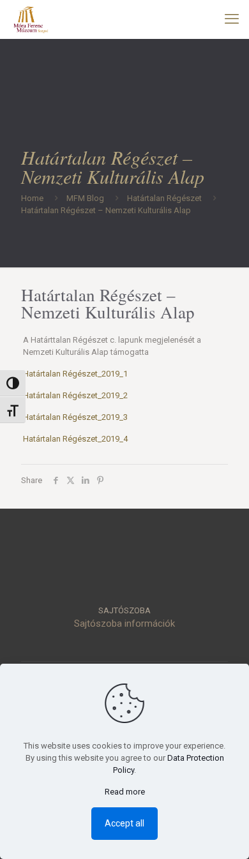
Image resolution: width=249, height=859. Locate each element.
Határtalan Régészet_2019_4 (75, 439)
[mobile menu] (232, 19)
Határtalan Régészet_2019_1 (75, 373)
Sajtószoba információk (124, 623)
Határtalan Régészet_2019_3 (75, 417)
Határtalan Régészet (164, 198)
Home (32, 198)
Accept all (124, 823)
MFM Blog (85, 198)
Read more (125, 791)
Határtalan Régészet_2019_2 (75, 395)
